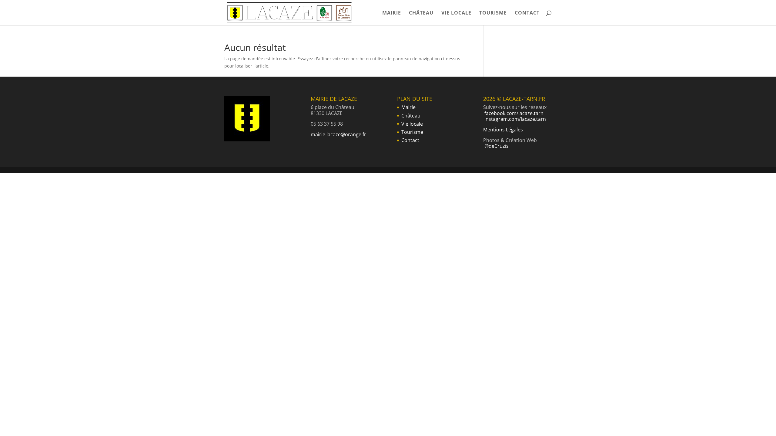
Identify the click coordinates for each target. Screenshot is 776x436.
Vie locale (456, 13)
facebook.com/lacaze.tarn (514, 113)
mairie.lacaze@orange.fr (338, 134)
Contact (527, 13)
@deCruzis (496, 146)
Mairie (391, 13)
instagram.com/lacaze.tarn (515, 119)
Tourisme (493, 13)
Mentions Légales (503, 129)
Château (421, 13)
